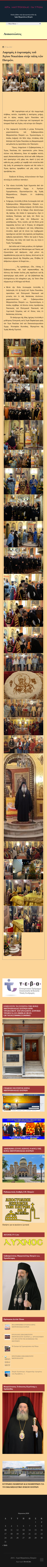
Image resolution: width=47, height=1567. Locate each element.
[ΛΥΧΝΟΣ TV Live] (23, 1246)
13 (23, 1530)
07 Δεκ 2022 (8, 47)
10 (5, 1530)
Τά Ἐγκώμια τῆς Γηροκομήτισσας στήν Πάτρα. (25, 1346)
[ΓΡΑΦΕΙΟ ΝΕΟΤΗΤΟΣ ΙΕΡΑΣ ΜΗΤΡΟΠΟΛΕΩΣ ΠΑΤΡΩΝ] (23, 1111)
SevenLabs (27, 1562)
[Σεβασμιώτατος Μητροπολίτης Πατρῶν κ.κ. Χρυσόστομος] (23, 1309)
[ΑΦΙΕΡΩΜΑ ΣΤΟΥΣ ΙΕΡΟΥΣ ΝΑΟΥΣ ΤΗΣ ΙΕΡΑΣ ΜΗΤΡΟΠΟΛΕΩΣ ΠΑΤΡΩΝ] (23, 1182)
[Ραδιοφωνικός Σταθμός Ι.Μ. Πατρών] (23, 1209)
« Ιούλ (4, 1545)
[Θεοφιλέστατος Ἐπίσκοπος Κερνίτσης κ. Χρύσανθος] (22, 1453)
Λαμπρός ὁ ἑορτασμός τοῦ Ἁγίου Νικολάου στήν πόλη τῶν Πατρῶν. (22, 56)
